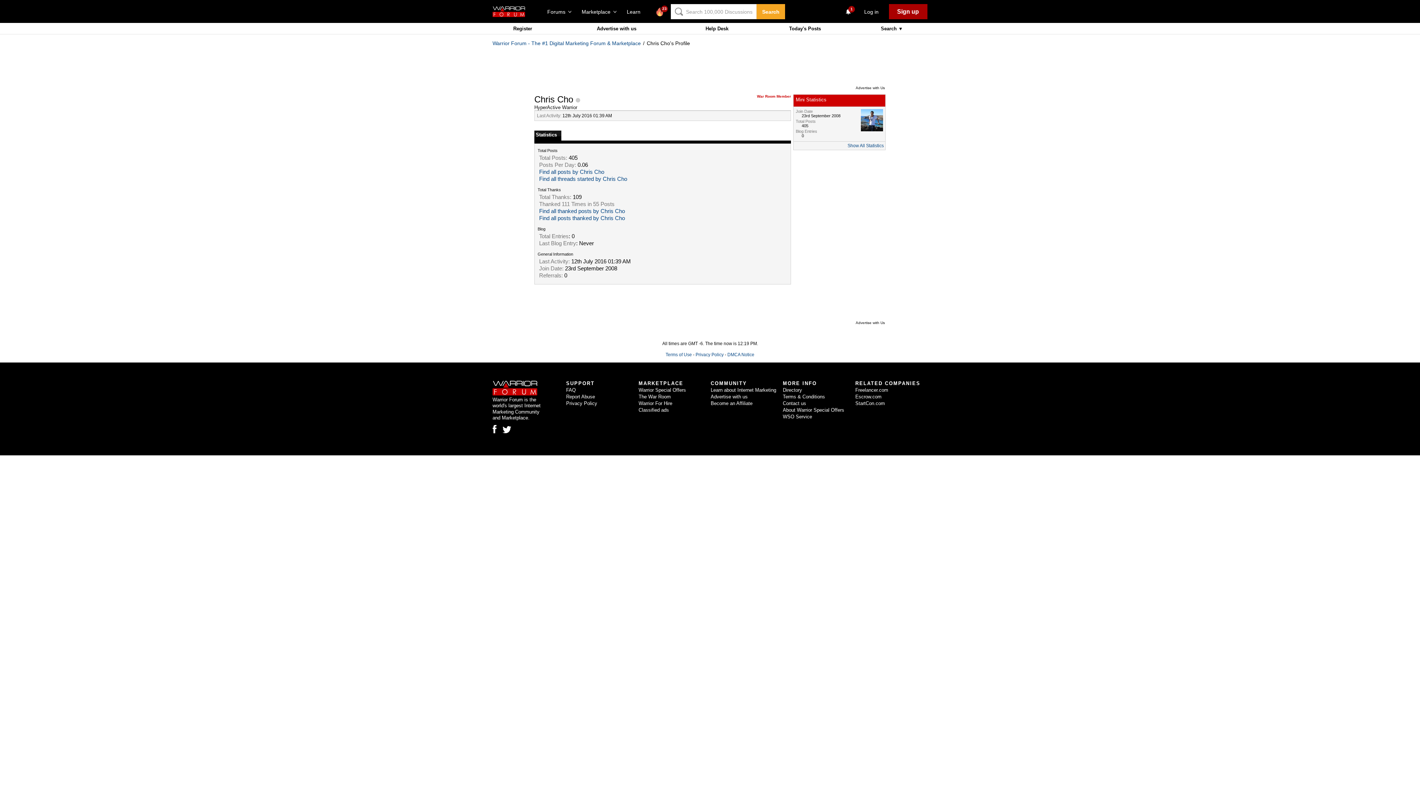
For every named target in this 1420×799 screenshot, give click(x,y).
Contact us (794, 403)
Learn (636, 12)
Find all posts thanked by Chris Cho (582, 218)
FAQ (571, 390)
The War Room (655, 397)
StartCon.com (870, 403)
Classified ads (654, 410)
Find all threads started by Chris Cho (583, 179)
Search (771, 12)
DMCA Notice (740, 354)
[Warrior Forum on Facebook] (495, 429)
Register (522, 28)
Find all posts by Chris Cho (571, 172)
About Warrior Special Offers (813, 410)
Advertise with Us (870, 88)
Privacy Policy (710, 354)
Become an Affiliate (732, 403)
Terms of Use (679, 354)
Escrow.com (868, 397)
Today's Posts (805, 28)
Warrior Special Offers (662, 390)
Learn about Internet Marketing (743, 390)
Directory (792, 390)
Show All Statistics (866, 145)
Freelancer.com (871, 390)
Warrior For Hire (655, 403)
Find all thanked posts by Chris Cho (582, 211)
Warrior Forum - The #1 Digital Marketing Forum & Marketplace (567, 43)
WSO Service (797, 416)
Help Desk (717, 28)
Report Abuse (580, 397)
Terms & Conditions (804, 397)
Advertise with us (616, 28)
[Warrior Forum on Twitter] (507, 430)
